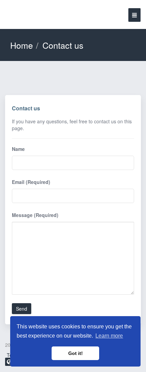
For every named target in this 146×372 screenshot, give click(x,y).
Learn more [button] (109, 336)
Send (21, 308)
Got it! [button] (75, 353)
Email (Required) (31, 182)
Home (21, 45)
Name (18, 148)
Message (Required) (35, 215)
